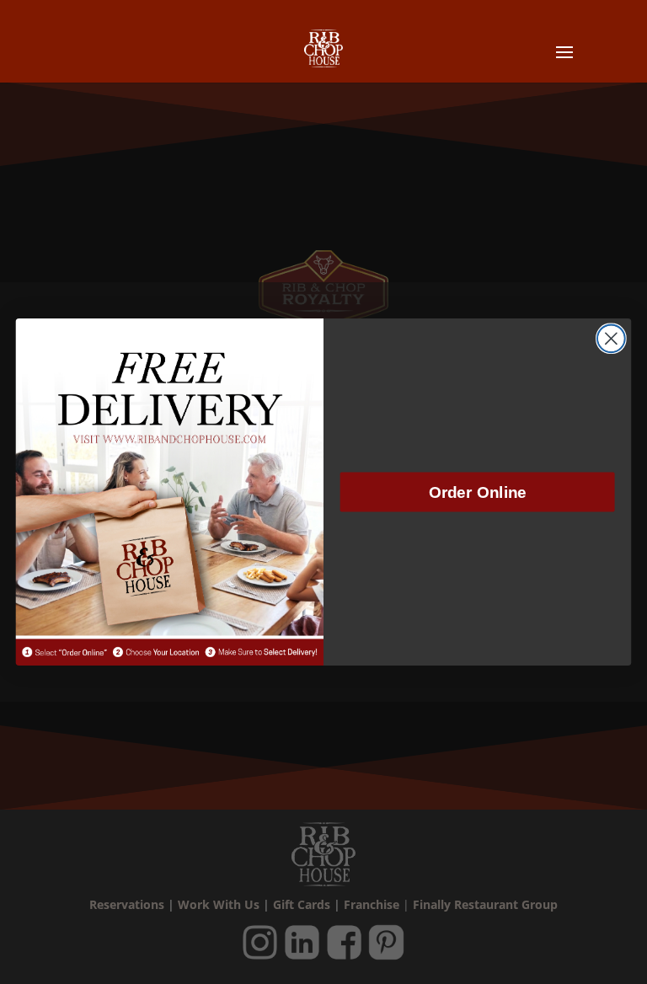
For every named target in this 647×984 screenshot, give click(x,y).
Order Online (478, 492)
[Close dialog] (611, 338)
